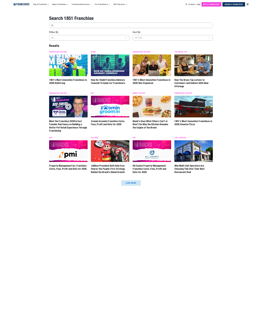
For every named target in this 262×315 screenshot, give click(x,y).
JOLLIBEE (94, 138)
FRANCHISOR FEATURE (58, 52)
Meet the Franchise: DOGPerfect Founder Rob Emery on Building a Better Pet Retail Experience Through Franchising (68, 126)
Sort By (137, 32)
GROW (93, 52)
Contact (191, 4)
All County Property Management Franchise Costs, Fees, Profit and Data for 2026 (149, 169)
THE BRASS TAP (180, 52)
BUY (92, 93)
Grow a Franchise (234, 4)
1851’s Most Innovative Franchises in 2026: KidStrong (68, 81)
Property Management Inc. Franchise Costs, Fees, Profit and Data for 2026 (68, 167)
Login (198, 4)
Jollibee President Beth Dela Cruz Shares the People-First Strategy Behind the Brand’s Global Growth (108, 169)
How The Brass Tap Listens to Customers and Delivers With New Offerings (191, 83)
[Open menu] (247, 4)
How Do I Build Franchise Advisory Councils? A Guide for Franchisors (108, 81)
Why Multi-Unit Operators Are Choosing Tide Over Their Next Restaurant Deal (189, 169)
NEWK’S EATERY (139, 93)
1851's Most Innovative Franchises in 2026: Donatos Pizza (193, 123)
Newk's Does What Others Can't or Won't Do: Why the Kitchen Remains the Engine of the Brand (150, 124)
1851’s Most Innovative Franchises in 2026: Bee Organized (151, 81)
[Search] (186, 4)
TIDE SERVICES (180, 138)
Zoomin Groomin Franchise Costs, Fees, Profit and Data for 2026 (108, 123)
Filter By (53, 32)
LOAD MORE (131, 183)
